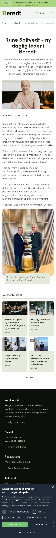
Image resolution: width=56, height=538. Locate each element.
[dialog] (28, 511)
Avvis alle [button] (41, 524)
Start (5, 22)
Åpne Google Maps (18, 467)
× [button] (53, 487)
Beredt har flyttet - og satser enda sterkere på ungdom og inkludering (15, 324)
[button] (28, 532)
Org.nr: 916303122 (17, 446)
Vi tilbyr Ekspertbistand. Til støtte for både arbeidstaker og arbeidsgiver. (31, 3)
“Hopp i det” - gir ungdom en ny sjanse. (13, 358)
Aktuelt (16, 22)
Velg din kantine (16, 422)
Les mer (45, 505)
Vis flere (29, 376)
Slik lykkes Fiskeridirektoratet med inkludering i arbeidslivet (40, 360)
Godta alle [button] (15, 524)
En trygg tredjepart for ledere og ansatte (40, 322)
